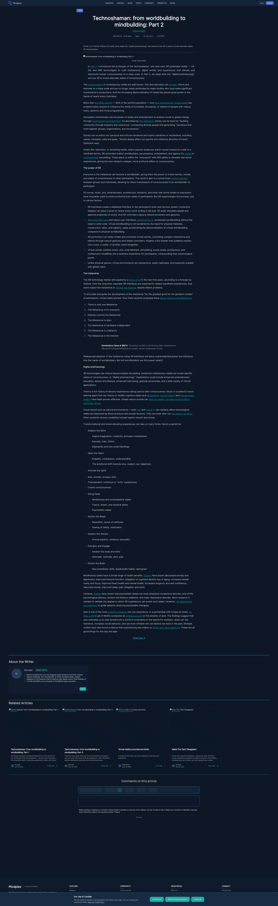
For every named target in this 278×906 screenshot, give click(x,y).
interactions (148, 36)
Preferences (157, 899)
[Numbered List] (132, 790)
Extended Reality (139, 31)
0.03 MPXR (160, 36)
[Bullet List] (127, 790)
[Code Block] (139, 790)
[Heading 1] (107, 790)
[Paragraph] (120, 790)
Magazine (73, 890)
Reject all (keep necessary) (177, 899)
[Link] (99, 790)
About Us (174, 890)
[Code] (95, 790)
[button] (139, 801)
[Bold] (82, 790)
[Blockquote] (144, 790)
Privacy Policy (226, 890)
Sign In (262, 3)
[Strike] (91, 790)
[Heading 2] (111, 790)
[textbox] (139, 803)
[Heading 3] (115, 790)
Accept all (197, 899)
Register (269, 3)
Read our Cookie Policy (96, 902)
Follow (83, 689)
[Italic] (86, 790)
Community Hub (125, 890)
